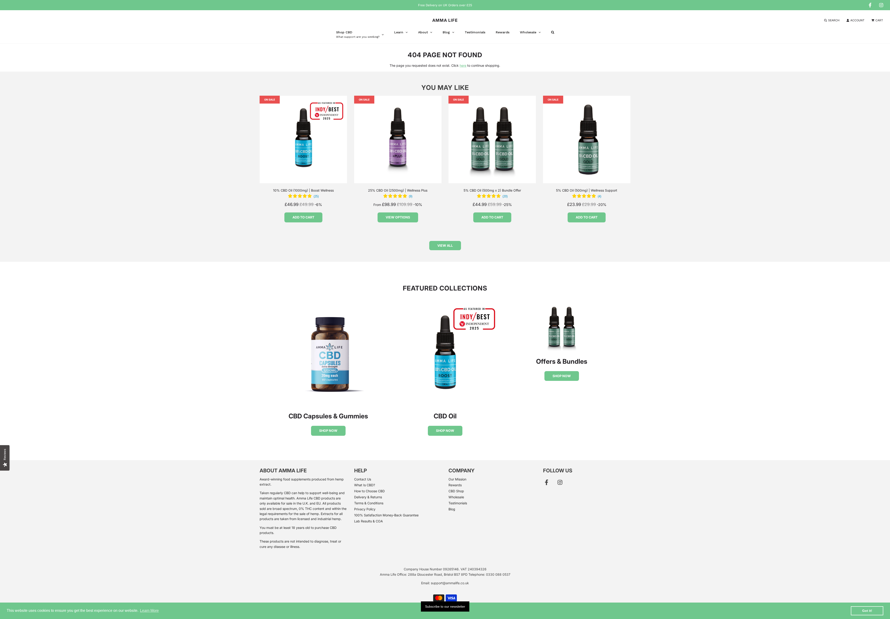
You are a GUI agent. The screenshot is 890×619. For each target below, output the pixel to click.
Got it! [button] (867, 611)
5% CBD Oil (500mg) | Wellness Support (586, 190)
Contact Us (362, 479)
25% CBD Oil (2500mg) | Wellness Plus (397, 190)
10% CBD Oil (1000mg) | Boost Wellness (303, 190)
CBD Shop (456, 491)
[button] (303, 196)
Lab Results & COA (368, 521)
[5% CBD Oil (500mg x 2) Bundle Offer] (492, 139)
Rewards (455, 485)
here (463, 65)
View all (445, 245)
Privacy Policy (364, 509)
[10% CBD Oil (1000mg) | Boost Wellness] (303, 139)
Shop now (328, 431)
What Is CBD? (364, 485)
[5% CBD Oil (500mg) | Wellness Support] (587, 139)
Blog (451, 509)
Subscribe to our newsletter (445, 606)
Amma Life (445, 20)
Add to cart (303, 217)
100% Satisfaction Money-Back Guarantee (386, 515)
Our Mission (457, 479)
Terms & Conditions (368, 503)
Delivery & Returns (368, 497)
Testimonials (457, 503)
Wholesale (456, 497)
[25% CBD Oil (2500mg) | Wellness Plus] (398, 139)
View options (398, 217)
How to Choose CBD (369, 491)
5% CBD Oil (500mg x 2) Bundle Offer (492, 190)
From (397, 205)
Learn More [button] (149, 611)
